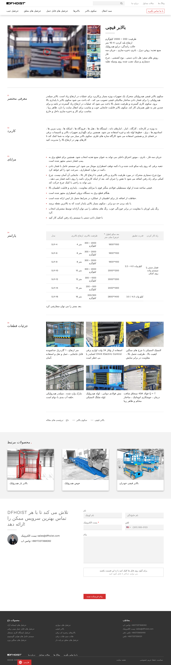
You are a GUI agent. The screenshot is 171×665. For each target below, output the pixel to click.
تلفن (127, 522)
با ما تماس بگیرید (155, 11)
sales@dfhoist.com (49, 535)
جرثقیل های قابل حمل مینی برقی (20, 629)
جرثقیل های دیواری (63, 625)
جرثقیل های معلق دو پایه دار (66, 640)
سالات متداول (148, 3)
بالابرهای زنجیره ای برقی (65, 633)
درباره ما (134, 3)
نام (84, 510)
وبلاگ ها (161, 3)
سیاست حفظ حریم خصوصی (151, 660)
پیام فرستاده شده (94, 596)
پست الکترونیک (91, 522)
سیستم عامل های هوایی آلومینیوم (20, 636)
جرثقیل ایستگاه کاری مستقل (18, 633)
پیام (85, 534)
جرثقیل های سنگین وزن (16, 640)
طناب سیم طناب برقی (64, 636)
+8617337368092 (41, 541)
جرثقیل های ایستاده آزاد (16, 625)
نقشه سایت (121, 660)
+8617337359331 (135, 636)
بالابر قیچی (59, 629)
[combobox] (128, 527)
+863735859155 (138, 633)
